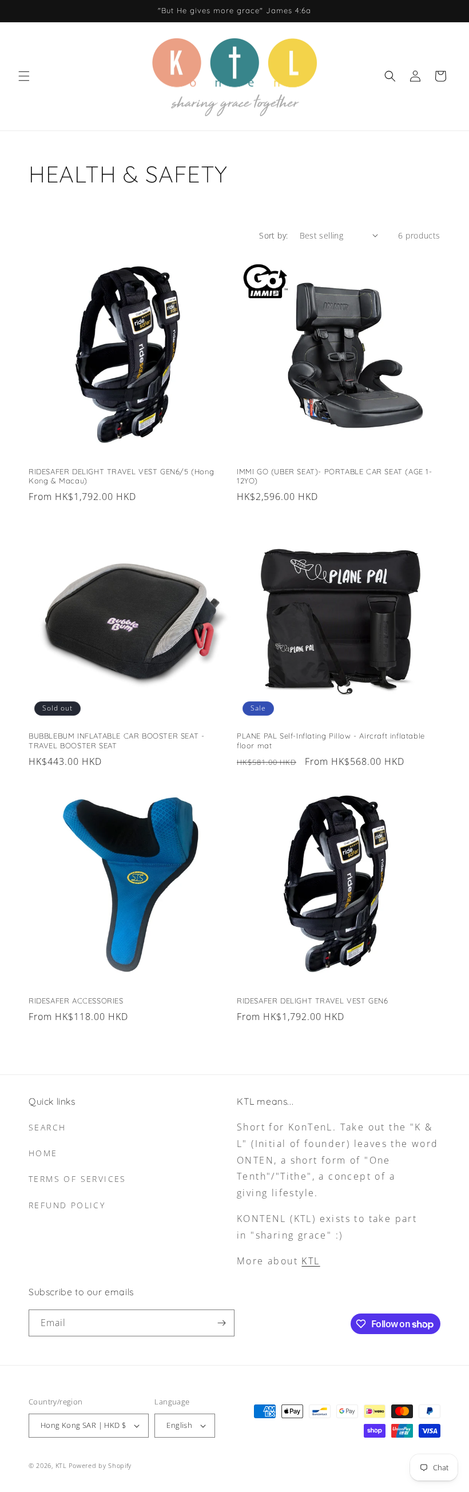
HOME (43, 1153)
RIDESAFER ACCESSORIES (76, 1000)
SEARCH (47, 1127)
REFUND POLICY (67, 1205)
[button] (24, 76)
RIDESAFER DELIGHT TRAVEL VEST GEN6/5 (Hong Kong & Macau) (121, 476)
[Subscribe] (221, 1323)
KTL (310, 1261)
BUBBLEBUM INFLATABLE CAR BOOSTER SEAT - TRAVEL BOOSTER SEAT (116, 740)
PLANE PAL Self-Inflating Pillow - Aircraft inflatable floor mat (331, 740)
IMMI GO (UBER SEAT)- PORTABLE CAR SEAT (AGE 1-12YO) (334, 476)
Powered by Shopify (100, 1465)
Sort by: (273, 235)
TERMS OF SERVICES (77, 1178)
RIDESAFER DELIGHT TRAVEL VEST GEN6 (312, 1000)
